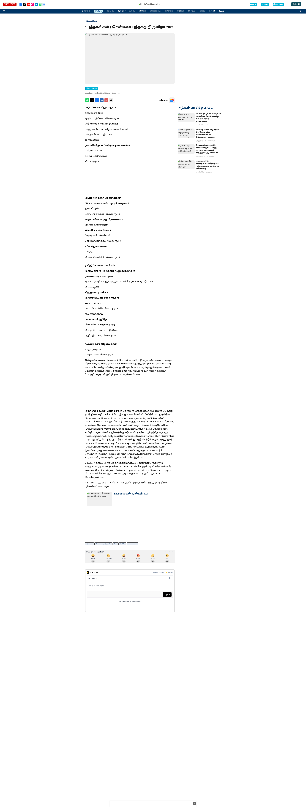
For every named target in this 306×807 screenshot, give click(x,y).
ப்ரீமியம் (98, 11)
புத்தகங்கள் (89, 544)
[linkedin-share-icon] (102, 101)
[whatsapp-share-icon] (87, 101)
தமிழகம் (110, 11)
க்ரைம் (202, 11)
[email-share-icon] (106, 101)
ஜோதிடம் (192, 11)
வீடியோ (180, 11)
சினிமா (142, 11)
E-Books (265, 4)
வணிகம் (169, 11)
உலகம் (132, 11)
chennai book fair (132, 544)
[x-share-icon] (92, 101)
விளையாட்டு (155, 11)
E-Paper (253, 4)
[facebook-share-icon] (97, 101)
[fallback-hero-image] (186, 117)
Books (115, 544)
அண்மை (86, 11)
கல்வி (212, 11)
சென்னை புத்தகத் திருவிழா (103, 544)
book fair (122, 544)
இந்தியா (122, 11)
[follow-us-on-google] (172, 100)
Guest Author (91, 88)
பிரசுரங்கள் (278, 4)
